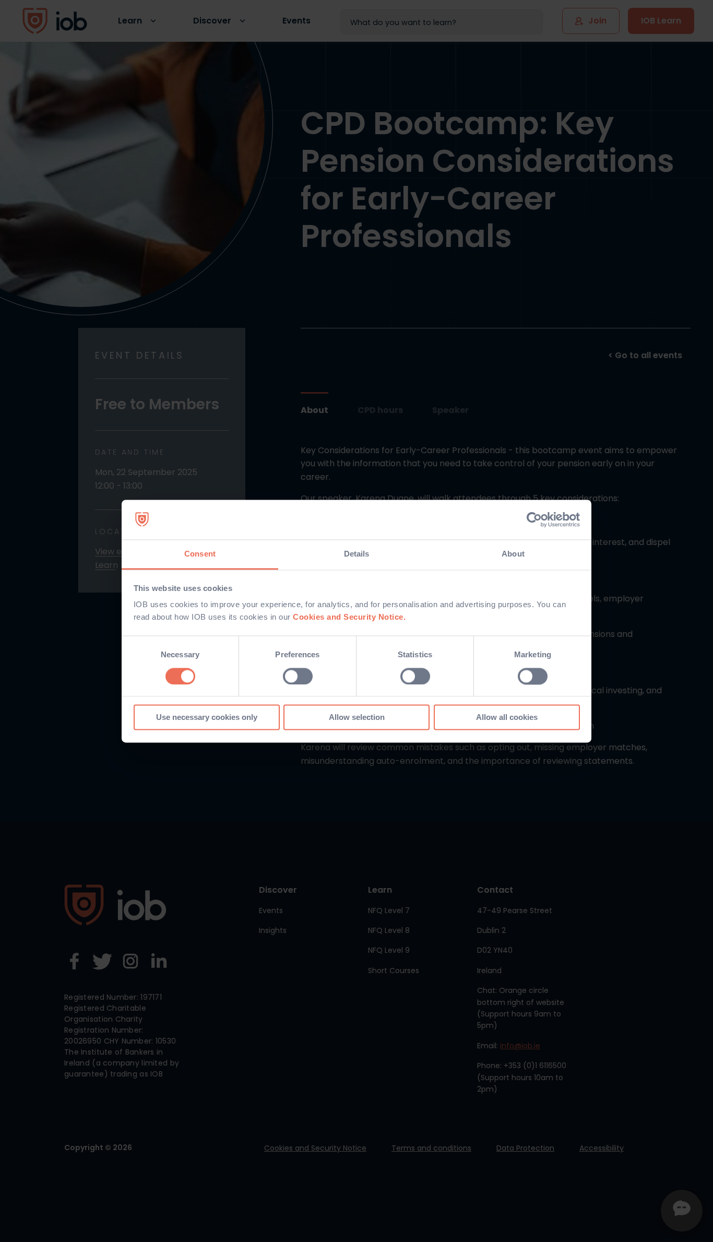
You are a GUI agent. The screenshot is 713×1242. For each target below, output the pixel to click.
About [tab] (513, 554)
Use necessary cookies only (206, 717)
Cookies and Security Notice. (349, 617)
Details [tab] (357, 554)
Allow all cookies (507, 717)
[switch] (298, 676)
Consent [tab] (200, 554)
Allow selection (357, 717)
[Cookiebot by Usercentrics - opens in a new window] (534, 519)
